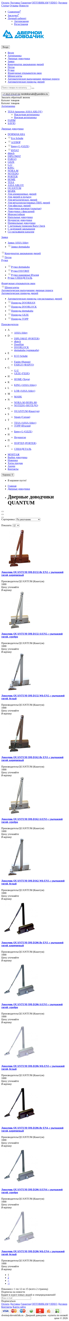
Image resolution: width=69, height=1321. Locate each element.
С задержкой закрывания (21, 228)
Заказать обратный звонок (15, 97)
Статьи (5, 5)
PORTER (13, 176)
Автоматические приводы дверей (26, 81)
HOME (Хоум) (22, 379)
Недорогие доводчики (20, 220)
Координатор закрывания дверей (26, 64)
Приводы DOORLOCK (24, 306)
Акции (11, 466)
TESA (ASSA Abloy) (25, 422)
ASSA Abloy (21, 332)
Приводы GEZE (20, 314)
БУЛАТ (15, 150)
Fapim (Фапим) (22, 361)
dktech (11, 153)
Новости (24, 5)
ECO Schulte (21, 356)
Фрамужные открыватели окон (25, 73)
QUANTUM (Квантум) (26, 411)
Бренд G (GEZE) (20, 146)
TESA (11, 182)
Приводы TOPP (19, 318)
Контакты (13, 469)
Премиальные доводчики (21, 223)
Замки (11, 61)
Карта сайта (19, 1307)
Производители (9, 324)
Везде (11, 52)
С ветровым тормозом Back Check (26, 226)
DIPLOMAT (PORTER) (26, 338)
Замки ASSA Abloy (18, 242)
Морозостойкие (16, 214)
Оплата (5, 2)
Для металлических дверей (22, 199)
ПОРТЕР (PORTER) (25, 443)
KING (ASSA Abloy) (25, 385)
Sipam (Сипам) (22, 417)
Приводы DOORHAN (23, 302)
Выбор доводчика (17, 457)
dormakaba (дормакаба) (26, 350)
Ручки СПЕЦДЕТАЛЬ (20, 277)
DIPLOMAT (14, 156)
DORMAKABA (16, 134)
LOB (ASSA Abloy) (24, 390)
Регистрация (21, 24)
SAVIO (11, 123)
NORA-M (13, 170)
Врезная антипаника (25, 117)
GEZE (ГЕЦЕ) (22, 373)
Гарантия (26, 2)
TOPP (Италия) (22, 425)
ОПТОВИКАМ (39, 2)
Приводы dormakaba (22, 310)
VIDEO (53, 2)
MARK (12, 191)
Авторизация (21, 21)
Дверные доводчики (19, 58)
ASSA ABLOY (16, 185)
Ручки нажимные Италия (25, 275)
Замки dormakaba (20, 246)
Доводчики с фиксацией (21, 211)
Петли (11, 67)
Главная (12, 486)
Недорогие (20, 437)
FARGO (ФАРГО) (24, 364)
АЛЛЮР (16, 142)
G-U (10, 165)
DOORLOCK (21, 347)
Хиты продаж (15, 463)
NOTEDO (13, 173)
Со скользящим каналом (21, 231)
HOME (11, 179)
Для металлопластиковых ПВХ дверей (29, 202)
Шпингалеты (15, 76)
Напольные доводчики (20, 217)
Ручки (11, 70)
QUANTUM (14, 188)
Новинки (13, 460)
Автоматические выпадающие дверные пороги (34, 78)
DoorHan (19, 344)
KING (11, 167)
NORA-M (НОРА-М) (25, 402)
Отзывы (14, 5)
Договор (62, 2)
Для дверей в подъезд (19, 196)
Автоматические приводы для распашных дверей (35, 298)
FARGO (12, 159)
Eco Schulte (17, 138)
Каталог (10, 103)
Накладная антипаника (26, 114)
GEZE (11, 162)
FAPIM (11, 120)
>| (9, 1283)
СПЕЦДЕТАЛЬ (22, 449)
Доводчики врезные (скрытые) (24, 208)
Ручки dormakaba (20, 267)
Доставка (15, 2)
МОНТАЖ (13, 454)
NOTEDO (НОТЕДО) (26, 405)
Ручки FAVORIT (20, 271)
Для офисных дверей (19, 205)
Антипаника (15, 55)
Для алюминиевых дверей (22, 194)
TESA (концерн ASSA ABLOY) (25, 111)
